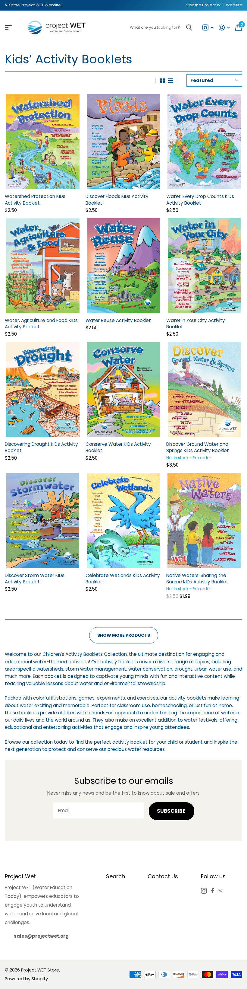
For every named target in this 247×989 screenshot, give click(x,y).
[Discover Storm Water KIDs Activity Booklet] (43, 520)
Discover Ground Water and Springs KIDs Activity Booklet (197, 447)
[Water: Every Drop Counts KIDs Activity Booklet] (204, 141)
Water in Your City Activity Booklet (195, 323)
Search (115, 876)
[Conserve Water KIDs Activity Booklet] (123, 389)
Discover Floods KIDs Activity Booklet (117, 199)
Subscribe (171, 811)
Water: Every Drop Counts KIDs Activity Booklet (200, 199)
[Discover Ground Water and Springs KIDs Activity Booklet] (204, 389)
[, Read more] (208, 27)
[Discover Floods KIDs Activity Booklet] (123, 141)
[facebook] (212, 890)
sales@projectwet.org (41, 936)
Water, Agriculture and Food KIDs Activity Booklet (41, 323)
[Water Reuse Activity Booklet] (123, 265)
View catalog (8, 27)
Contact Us (163, 876)
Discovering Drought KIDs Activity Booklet (41, 447)
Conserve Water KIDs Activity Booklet (118, 447)
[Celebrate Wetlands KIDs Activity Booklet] (123, 520)
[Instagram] (204, 891)
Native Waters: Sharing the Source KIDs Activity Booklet (197, 578)
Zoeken (189, 27)
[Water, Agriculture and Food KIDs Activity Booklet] (43, 265)
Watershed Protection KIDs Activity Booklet (35, 199)
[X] (220, 891)
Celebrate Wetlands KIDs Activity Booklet (123, 578)
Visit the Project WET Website (33, 5)
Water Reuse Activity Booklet (118, 320)
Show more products (123, 635)
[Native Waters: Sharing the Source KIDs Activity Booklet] (204, 520)
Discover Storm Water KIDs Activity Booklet (34, 578)
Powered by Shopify (26, 979)
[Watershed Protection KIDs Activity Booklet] (43, 141)
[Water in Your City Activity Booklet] (204, 265)
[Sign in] (224, 27)
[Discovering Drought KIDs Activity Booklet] (43, 389)
